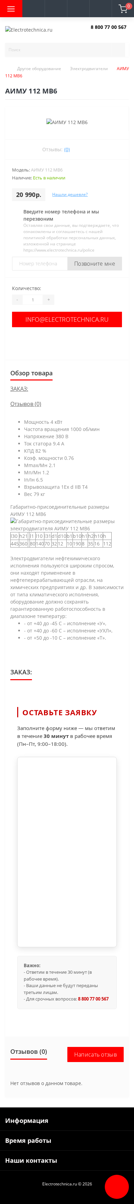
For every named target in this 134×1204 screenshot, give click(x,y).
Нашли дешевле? (70, 194)
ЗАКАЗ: (19, 389)
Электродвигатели (89, 68)
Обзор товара (31, 373)
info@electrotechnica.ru (67, 319)
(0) (67, 149)
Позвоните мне (94, 263)
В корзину (67, 342)
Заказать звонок (107, 33)
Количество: (26, 288)
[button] (56, 8)
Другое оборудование (39, 68)
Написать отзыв (95, 1054)
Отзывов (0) (25, 404)
